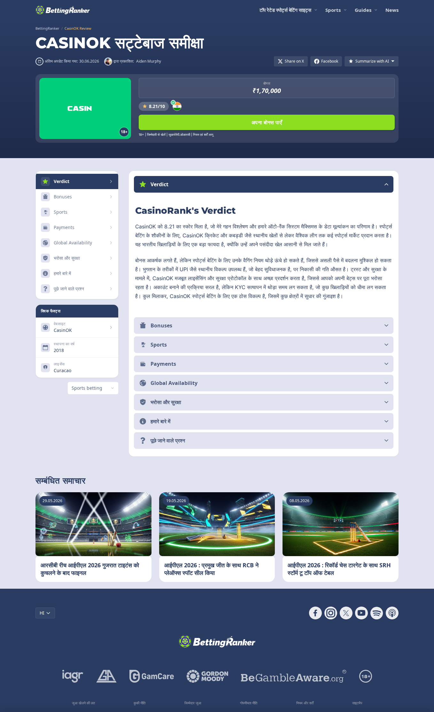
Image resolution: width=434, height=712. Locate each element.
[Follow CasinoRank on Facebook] (315, 613)
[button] (263, 184)
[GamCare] (151, 676)
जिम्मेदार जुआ (192, 703)
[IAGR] (72, 676)
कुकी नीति (139, 703)
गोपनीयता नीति (248, 703)
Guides (363, 10)
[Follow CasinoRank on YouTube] (361, 613)
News (392, 10)
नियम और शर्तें (305, 703)
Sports (333, 10)
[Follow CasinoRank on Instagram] (330, 613)
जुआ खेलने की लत (83, 703)
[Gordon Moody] (207, 676)
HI (42, 613)
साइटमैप (357, 703)
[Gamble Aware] (293, 676)
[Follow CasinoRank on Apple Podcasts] (392, 613)
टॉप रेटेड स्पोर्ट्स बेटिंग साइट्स (285, 10)
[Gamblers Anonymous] (106, 676)
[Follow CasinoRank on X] (346, 613)
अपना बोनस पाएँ (267, 122)
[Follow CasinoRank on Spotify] (376, 613)
